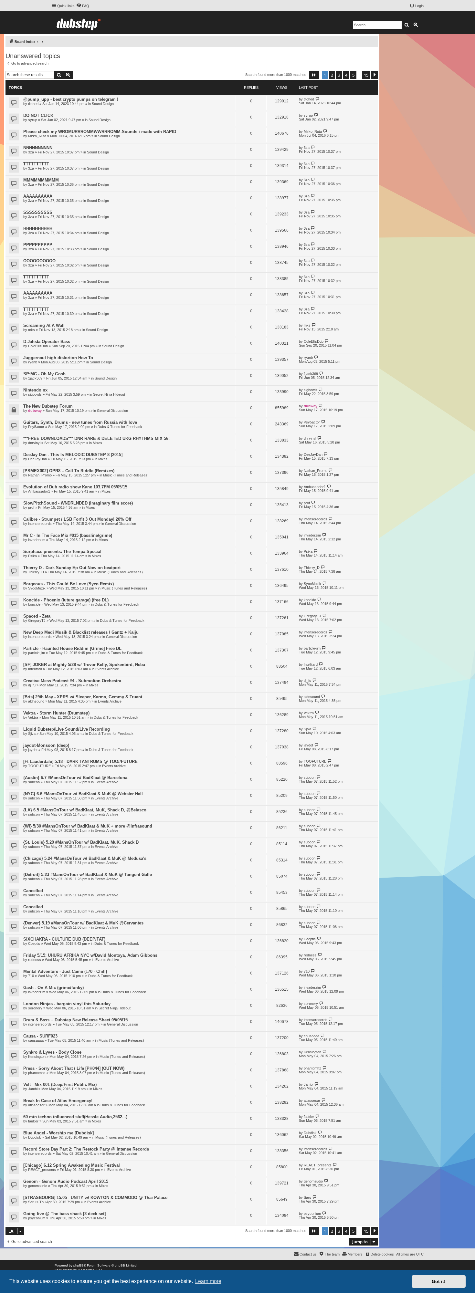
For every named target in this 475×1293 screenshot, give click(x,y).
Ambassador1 (39, 491)
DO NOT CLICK (38, 115)
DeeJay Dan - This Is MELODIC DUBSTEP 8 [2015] (72, 454)
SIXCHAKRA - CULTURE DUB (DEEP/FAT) (64, 939)
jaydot (32, 750)
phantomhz (37, 1073)
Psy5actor (36, 427)
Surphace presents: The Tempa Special (62, 551)
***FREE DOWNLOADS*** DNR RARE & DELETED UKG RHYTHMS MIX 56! (96, 438)
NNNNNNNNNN (37, 147)
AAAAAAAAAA (37, 196)
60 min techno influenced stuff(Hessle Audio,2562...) (75, 1116)
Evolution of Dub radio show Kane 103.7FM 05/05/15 (75, 487)
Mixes (97, 443)
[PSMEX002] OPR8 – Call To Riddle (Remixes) (68, 470)
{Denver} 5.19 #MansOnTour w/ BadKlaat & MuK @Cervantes (83, 923)
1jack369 (35, 378)
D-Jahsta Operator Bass (46, 341)
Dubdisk (34, 1137)
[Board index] (78, 23)
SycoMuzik (37, 588)
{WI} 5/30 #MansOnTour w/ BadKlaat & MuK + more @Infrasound (87, 826)
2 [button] (332, 75)
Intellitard (35, 669)
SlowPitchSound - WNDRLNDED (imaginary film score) (78, 503)
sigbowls (35, 394)
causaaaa (36, 1040)
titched (33, 104)
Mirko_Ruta (37, 136)
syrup (32, 120)
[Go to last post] (317, 99)
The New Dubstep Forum (48, 406)
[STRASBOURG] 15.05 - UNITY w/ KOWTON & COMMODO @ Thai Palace (95, 1197)
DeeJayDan (37, 459)
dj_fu (32, 685)
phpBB (78, 1265)
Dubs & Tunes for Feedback (120, 427)
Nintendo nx (35, 390)
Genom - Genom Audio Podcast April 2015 (65, 1181)
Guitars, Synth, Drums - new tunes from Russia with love (80, 422)
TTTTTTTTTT (36, 164)
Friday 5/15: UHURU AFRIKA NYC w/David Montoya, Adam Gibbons (90, 955)
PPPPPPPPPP (37, 244)
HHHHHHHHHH (37, 228)
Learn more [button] (208, 1281)
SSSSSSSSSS (37, 212)
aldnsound (36, 701)
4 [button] (346, 75)
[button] (314, 75)
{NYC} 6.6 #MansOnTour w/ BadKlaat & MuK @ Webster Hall (83, 793)
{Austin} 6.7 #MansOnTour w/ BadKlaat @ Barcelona (75, 777)
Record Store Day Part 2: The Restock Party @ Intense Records (86, 1149)
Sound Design (103, 104)
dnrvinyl (34, 443)
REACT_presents (42, 1170)
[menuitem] (82, 6)
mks (31, 330)
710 (31, 976)
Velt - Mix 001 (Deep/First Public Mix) (60, 1084)
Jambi (32, 1089)
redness (34, 960)
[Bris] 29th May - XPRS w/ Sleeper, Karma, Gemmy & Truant (82, 696)
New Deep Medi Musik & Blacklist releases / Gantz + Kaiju (81, 632)
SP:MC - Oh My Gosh (44, 373)
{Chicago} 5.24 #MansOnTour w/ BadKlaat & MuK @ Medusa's (84, 858)
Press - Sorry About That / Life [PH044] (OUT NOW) (73, 1068)
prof (31, 507)
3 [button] (339, 75)
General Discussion (112, 410)
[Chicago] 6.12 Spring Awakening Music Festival (71, 1165)
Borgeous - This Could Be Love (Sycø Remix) (68, 583)
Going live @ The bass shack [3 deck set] (64, 1213)
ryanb (32, 362)
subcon (34, 782)
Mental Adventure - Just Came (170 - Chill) (65, 971)
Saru (32, 1202)
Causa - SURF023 (40, 1036)
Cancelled (33, 890)
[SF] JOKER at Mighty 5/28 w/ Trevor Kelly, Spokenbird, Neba (84, 664)
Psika (32, 556)
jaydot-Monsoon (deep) (46, 745)
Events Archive (107, 669)
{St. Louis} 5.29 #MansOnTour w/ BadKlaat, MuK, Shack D (81, 842)
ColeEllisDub (38, 346)
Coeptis (34, 943)
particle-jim (36, 653)
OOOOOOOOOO (39, 260)
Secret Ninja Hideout (109, 394)
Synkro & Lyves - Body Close (52, 1052)
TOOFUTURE (39, 766)
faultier (33, 1121)
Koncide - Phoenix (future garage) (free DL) (66, 600)
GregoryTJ (37, 620)
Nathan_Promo (40, 475)
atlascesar (36, 1105)
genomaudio (37, 1186)
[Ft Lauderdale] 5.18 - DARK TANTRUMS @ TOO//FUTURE (80, 761)
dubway (35, 410)
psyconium (36, 1218)
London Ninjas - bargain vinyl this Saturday (67, 1003)
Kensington (37, 1056)
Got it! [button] (439, 1281)
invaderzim (36, 540)
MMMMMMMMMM (41, 180)
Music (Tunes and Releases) (126, 475)
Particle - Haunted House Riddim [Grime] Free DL (72, 648)
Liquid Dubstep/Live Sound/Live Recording (66, 729)
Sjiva (32, 733)
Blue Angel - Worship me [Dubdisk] (58, 1133)
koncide (34, 604)
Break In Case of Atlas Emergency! (57, 1100)
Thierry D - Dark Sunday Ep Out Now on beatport (72, 567)
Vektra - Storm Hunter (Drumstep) (56, 713)
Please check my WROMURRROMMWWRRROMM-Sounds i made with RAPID (99, 131)
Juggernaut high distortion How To (58, 357)
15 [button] (366, 75)
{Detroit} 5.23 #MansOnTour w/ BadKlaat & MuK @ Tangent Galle (87, 874)
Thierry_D (36, 572)
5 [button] (353, 75)
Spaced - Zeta (36, 616)
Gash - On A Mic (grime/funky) (53, 987)
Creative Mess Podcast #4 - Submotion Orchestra (72, 680)
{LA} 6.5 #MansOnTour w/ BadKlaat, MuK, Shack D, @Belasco (84, 810)
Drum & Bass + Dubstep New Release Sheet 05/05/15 (75, 1019)
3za (31, 152)
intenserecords (40, 524)
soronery (35, 1008)
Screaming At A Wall (44, 325)
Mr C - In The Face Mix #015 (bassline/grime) (67, 535)
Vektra (33, 717)
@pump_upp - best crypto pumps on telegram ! (70, 99)
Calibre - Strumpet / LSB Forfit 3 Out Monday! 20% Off (77, 519)
